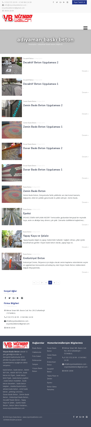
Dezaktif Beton (28, 58)
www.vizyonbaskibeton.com (13, 408)
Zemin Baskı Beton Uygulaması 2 (43, 105)
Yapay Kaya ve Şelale (36, 235)
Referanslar (36, 360)
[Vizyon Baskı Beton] (18, 22)
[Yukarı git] (87, 423)
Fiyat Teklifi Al (79, 2)
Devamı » (85, 71)
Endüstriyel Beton (34, 258)
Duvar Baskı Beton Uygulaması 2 (42, 148)
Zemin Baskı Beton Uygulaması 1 (43, 126)
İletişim (35, 364)
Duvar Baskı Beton (29, 144)
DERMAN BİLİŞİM (9, 420)
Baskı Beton (27, 187)
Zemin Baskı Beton (29, 101)
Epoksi (27, 213)
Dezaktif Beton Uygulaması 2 (40, 62)
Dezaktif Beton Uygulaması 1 (40, 84)
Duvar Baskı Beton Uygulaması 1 (42, 169)
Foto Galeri (36, 356)
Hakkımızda (36, 352)
